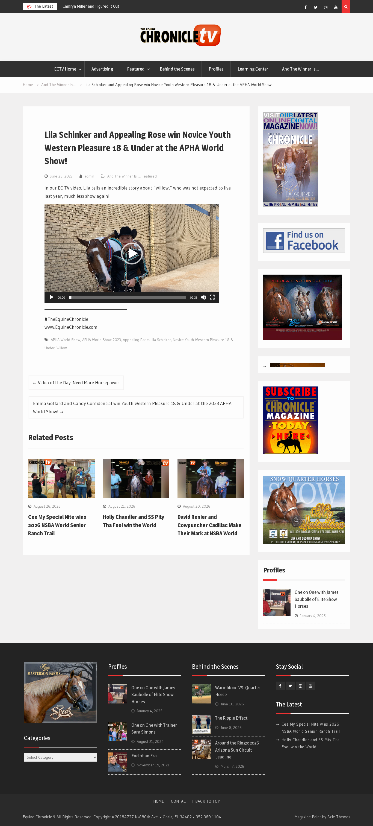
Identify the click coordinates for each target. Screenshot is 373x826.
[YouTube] (335, 7)
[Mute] (203, 297)
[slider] (127, 297)
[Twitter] (315, 7)
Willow (62, 347)
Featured (135, 69)
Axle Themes (338, 816)
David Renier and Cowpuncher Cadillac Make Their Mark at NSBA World (209, 525)
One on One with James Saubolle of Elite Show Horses (317, 599)
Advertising (102, 69)
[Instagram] (325, 7)
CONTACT (179, 801)
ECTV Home (65, 69)
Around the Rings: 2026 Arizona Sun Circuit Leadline (237, 750)
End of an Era (144, 755)
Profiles (216, 69)
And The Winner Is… (300, 69)
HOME (158, 801)
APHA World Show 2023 (101, 339)
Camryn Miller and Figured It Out (91, 6)
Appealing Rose (136, 339)
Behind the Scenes (177, 69)
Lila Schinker (161, 339)
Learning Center (253, 69)
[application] (132, 253)
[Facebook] (305, 7)
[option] (112, 6)
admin (89, 176)
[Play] (51, 297)
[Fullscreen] (212, 297)
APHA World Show (65, 339)
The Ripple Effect (231, 718)
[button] (132, 253)
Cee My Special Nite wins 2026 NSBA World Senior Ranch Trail (57, 525)
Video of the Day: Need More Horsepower (78, 382)
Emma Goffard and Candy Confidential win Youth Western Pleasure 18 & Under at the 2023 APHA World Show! (132, 407)
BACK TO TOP (207, 801)
